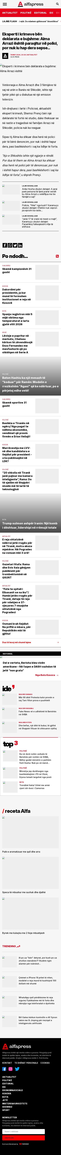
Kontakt (7, 1063)
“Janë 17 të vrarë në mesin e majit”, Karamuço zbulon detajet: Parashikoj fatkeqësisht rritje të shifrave (39, 222)
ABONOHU (9, 1138)
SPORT (6, 1110)
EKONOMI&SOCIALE (12, 1090)
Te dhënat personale (26, 1063)
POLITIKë (25, 12)
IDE (51, 12)
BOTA (5, 1097)
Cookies (45, 1063)
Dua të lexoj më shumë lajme (16, 642)
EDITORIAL (40, 12)
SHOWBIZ (7, 1107)
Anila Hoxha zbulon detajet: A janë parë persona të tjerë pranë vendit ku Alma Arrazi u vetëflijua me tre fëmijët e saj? (39, 193)
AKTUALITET (10, 12)
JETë (5, 1100)
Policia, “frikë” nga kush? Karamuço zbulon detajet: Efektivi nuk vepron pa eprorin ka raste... (40, 208)
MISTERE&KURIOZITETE (14, 1103)
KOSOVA (6, 1093)
